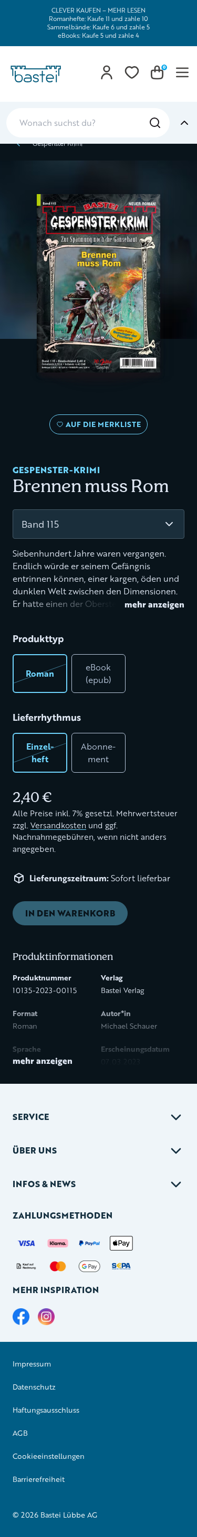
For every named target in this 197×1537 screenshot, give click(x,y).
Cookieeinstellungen (49, 1456)
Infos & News (44, 1184)
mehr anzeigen (154, 604)
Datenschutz (34, 1387)
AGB (20, 1433)
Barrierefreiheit (39, 1479)
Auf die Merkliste (102, 426)
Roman (40, 673)
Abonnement (98, 752)
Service (31, 1117)
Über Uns (35, 1150)
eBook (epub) (98, 673)
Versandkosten (58, 825)
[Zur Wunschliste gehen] (131, 72)
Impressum (32, 1364)
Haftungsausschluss (46, 1410)
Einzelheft (40, 752)
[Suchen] (154, 122)
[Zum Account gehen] (106, 72)
